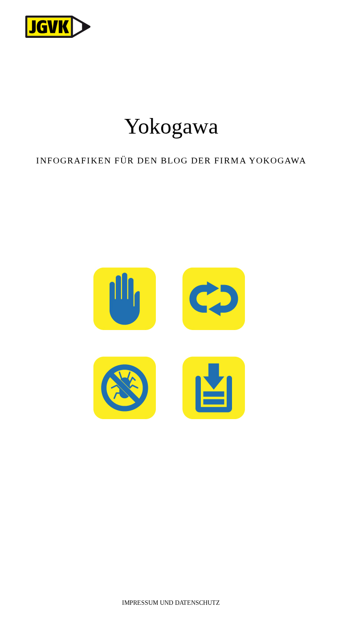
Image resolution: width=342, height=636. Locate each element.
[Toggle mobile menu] (325, 27)
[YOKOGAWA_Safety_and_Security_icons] (171, 223)
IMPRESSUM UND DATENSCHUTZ (171, 602)
